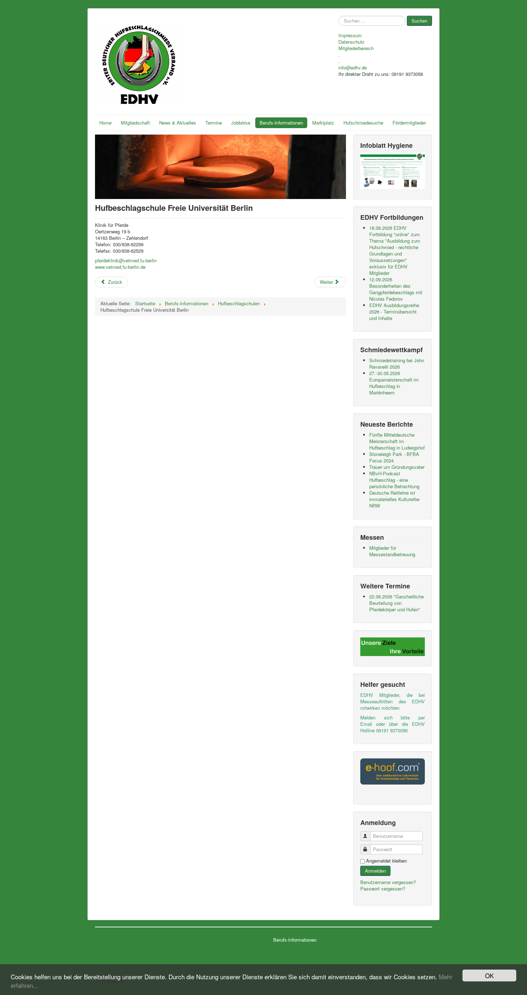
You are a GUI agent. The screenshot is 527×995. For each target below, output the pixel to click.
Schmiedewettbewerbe (221, 955)
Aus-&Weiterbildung (286, 949)
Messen (208, 962)
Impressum (350, 35)
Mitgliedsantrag (130, 962)
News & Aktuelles (177, 122)
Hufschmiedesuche (363, 122)
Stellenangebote (254, 949)
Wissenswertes (168, 955)
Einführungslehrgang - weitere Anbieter (302, 962)
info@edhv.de (352, 67)
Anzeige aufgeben (351, 949)
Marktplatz (323, 122)
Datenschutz (351, 42)
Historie (123, 949)
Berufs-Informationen (281, 122)
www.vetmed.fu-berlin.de (120, 266)
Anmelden (375, 870)
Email (366, 723)
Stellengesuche (254, 955)
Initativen (162, 962)
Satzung (124, 955)
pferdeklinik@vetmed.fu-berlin (126, 260)
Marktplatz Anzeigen (354, 955)
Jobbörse (240, 122)
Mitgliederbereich (356, 48)
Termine (213, 122)
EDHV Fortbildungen (219, 949)
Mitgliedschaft (135, 122)
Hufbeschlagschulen (286, 955)
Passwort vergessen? (382, 888)
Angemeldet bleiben (386, 861)
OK (489, 975)
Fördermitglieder (409, 122)
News (160, 949)
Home (105, 122)
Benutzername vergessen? (388, 882)
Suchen (419, 20)
